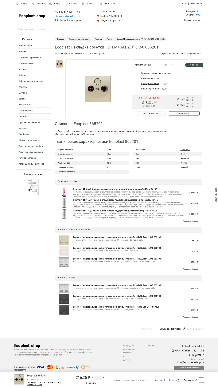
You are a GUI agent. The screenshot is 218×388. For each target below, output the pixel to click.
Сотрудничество (130, 349)
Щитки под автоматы (29, 140)
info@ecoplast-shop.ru (190, 362)
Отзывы (125, 380)
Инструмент (25, 105)
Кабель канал (25, 45)
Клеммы (23, 87)
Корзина (173, 380)
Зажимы (23, 99)
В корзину (184, 113)
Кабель (22, 75)
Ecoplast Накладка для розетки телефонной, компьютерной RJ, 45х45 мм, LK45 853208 (116, 307)
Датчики (23, 93)
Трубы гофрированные (30, 57)
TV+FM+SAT (185, 150)
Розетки (98, 39)
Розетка (183, 163)
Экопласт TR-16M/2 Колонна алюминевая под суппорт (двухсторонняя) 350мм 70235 (115, 211)
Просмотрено (190, 380)
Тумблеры (24, 134)
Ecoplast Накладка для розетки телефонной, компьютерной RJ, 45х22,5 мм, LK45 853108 (117, 296)
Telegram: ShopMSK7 (110, 20)
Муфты (22, 69)
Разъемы (23, 128)
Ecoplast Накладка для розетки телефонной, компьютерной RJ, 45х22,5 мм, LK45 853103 (117, 259)
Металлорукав (26, 110)
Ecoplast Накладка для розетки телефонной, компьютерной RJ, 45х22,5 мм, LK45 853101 (117, 237)
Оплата (56, 4)
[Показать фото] (59, 63)
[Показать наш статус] (33, 186)
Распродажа (128, 346)
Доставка (72, 4)
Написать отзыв (147, 329)
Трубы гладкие (26, 63)
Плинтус (23, 116)
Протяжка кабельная (29, 122)
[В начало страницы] (201, 380)
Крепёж (22, 51)
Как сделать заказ (139, 380)
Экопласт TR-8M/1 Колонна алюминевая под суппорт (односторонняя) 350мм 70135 (115, 189)
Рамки (109, 39)
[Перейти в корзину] (183, 13)
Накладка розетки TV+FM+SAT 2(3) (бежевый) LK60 (44, 383)
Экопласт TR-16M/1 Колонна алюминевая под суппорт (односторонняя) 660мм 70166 (115, 200)
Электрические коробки (31, 146)
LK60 (182, 154)
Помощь (23, 4)
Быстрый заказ (150, 113)
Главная (60, 39)
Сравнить (159, 380)
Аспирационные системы (31, 164)
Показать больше (190, 221)
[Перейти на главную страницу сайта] (32, 16)
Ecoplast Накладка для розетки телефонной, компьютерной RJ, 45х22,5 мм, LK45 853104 (117, 248)
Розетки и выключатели (31, 152)
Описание (116, 380)
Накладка (184, 158)
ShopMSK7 (197, 355)
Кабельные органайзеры (31, 81)
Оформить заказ (191, 20)
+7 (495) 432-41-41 (67, 11)
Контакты (90, 4)
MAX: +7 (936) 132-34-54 (112, 16)
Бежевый (184, 167)
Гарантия (40, 4)
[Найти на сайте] (199, 29)
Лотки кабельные (27, 158)
